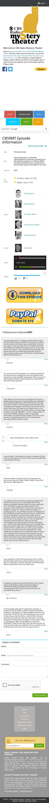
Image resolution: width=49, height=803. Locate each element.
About (24, 709)
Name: (3, 646)
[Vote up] (3, 437)
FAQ (24, 712)
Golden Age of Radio (28, 761)
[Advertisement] (25, 90)
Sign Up (39, 745)
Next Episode (36, 146)
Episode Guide (24, 114)
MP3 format (32, 56)
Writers (26, 122)
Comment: (5, 664)
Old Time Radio (35, 759)
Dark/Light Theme (25, 725)
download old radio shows (15, 56)
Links (38, 122)
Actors (39, 114)
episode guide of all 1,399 (23, 52)
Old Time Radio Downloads (20, 788)
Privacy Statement (24, 722)
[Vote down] (3, 440)
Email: (17, 655)
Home (9, 114)
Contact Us (24, 716)
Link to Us (24, 719)
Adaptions (13, 122)
